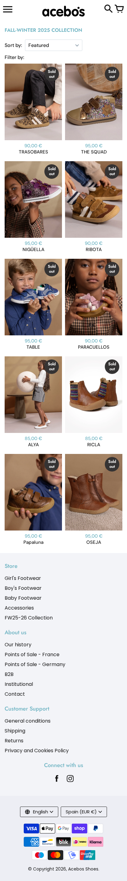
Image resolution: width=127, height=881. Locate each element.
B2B (9, 674)
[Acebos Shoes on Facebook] (56, 780)
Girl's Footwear (23, 578)
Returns (14, 740)
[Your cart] (119, 9)
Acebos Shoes (83, 869)
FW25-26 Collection (29, 617)
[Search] (108, 9)
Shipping (15, 730)
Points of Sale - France (32, 654)
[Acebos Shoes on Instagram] (70, 780)
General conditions (28, 720)
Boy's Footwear (23, 588)
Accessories (19, 607)
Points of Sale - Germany (35, 664)
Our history (18, 644)
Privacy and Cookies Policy (37, 750)
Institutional (19, 684)
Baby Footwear (23, 598)
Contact (15, 694)
